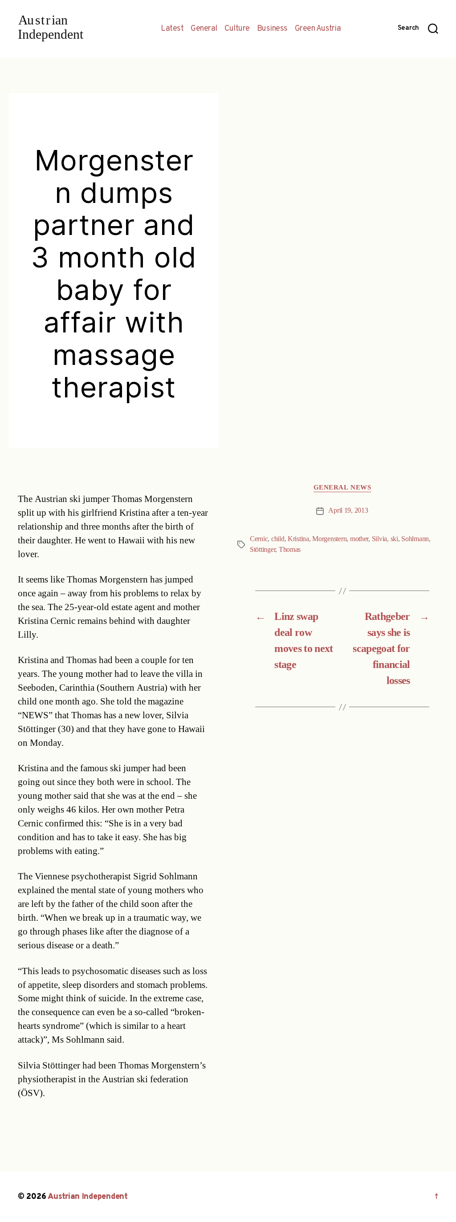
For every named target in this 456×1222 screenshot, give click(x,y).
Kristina (298, 538)
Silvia (379, 538)
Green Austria (318, 29)
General (204, 29)
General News (342, 488)
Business (272, 29)
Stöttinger (262, 549)
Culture (237, 29)
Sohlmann (415, 538)
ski (394, 538)
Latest (172, 29)
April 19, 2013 (348, 510)
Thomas (290, 549)
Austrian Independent (88, 1197)
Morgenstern (329, 538)
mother (359, 538)
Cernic (259, 538)
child (278, 538)
